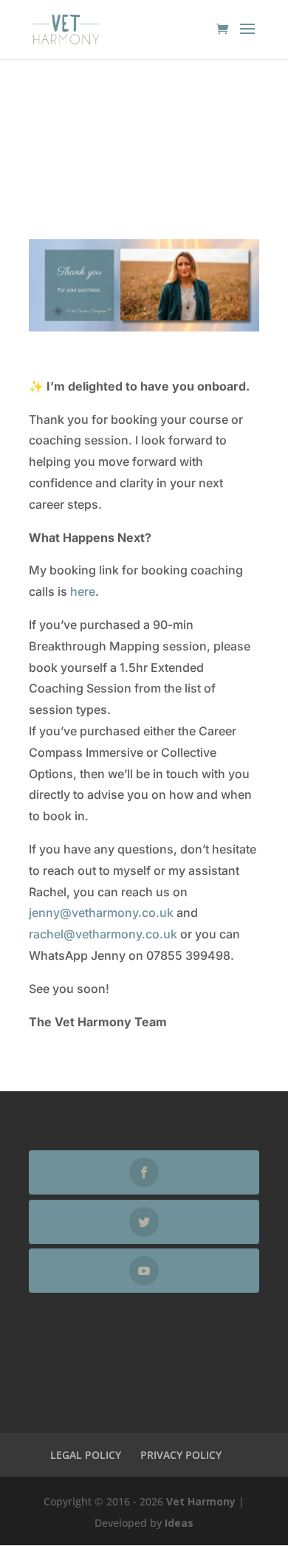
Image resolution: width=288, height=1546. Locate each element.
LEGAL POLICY (85, 1455)
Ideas (179, 1523)
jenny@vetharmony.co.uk (101, 912)
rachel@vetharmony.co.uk (103, 934)
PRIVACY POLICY (181, 1455)
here (81, 591)
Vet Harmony (201, 1501)
